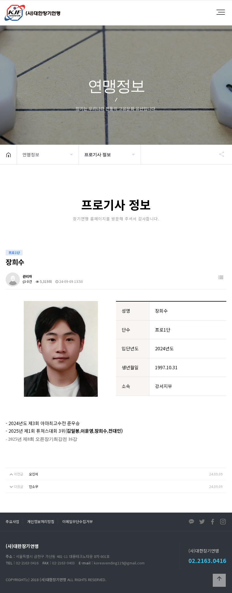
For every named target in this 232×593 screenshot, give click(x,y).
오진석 (33, 474)
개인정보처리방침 (40, 521)
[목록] (221, 277)
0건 (29, 281)
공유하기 (219, 154)
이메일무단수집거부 (77, 521)
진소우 (33, 486)
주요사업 (12, 521)
